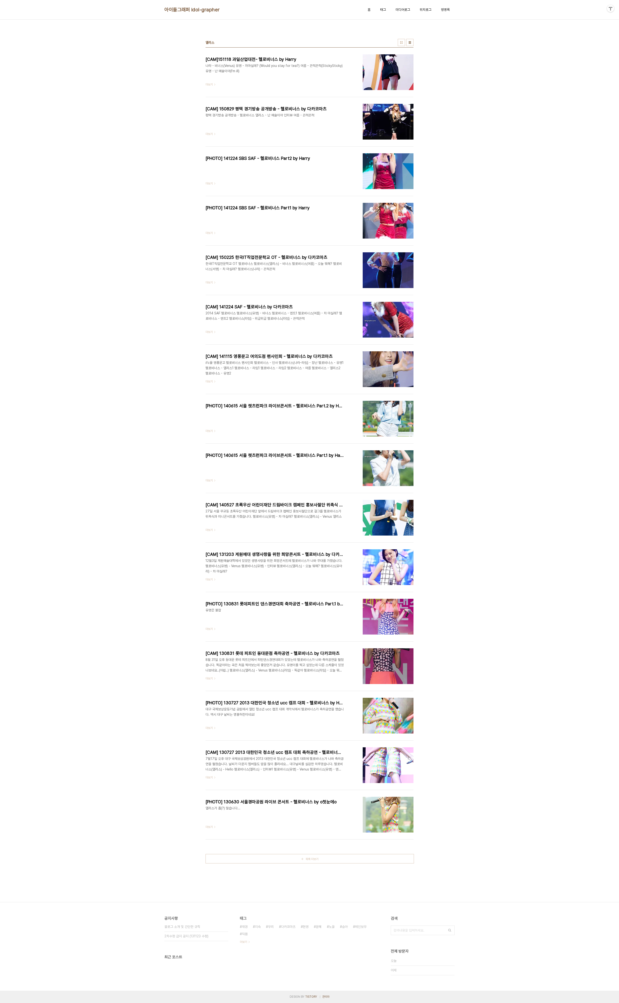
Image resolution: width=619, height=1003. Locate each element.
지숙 (258, 927)
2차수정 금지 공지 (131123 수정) (186, 936)
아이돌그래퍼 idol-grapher (192, 10)
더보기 (243, 942)
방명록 (445, 10)
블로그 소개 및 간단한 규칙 (182, 927)
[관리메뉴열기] (610, 8)
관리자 (326, 996)
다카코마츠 (288, 927)
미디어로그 (403, 10)
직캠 (245, 934)
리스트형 (409, 42)
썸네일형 (401, 42)
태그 (383, 10)
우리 (271, 927)
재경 (245, 927)
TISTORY (311, 996)
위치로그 (425, 10)
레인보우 (361, 927)
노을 (332, 927)
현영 (306, 927)
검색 (449, 930)
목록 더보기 (312, 859)
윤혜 (319, 927)
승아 (345, 927)
